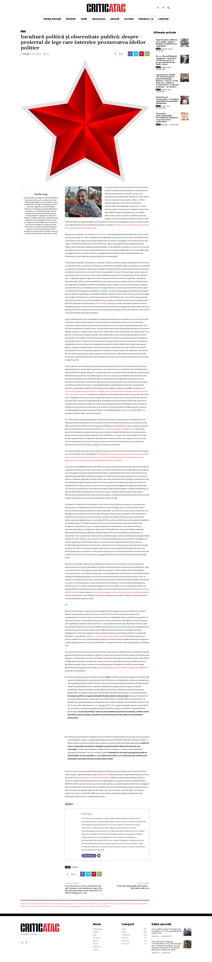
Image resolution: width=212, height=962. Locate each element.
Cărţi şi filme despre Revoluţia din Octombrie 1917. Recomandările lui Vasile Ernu (167, 931)
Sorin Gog (26, 54)
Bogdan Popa (166, 67)
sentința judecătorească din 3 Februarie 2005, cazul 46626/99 (122, 667)
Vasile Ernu (155, 936)
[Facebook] (158, 8)
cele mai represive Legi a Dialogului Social (118, 429)
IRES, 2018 (100, 303)
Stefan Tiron (166, 106)
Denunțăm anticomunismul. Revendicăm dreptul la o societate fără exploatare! (167, 117)
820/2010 (104, 774)
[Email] (99, 856)
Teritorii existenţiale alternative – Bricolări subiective (133, 887)
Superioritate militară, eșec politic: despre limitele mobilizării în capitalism (167, 43)
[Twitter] (135, 53)
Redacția (164, 125)
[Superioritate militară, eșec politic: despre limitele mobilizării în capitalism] (184, 42)
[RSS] (163, 8)
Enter (23, 31)
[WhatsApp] (147, 53)
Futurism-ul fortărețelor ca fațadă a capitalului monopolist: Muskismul (167, 100)
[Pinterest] (141, 53)
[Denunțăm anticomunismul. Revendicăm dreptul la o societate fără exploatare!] (184, 116)
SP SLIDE (75, 867)
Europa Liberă (101, 234)
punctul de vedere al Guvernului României (92, 777)
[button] (169, 8)
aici (138, 200)
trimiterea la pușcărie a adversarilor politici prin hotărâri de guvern (121, 592)
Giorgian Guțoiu (167, 49)
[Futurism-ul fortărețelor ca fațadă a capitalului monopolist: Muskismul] (184, 100)
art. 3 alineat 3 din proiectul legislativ (107, 636)
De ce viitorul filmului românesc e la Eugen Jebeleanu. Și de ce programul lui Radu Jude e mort (166, 60)
